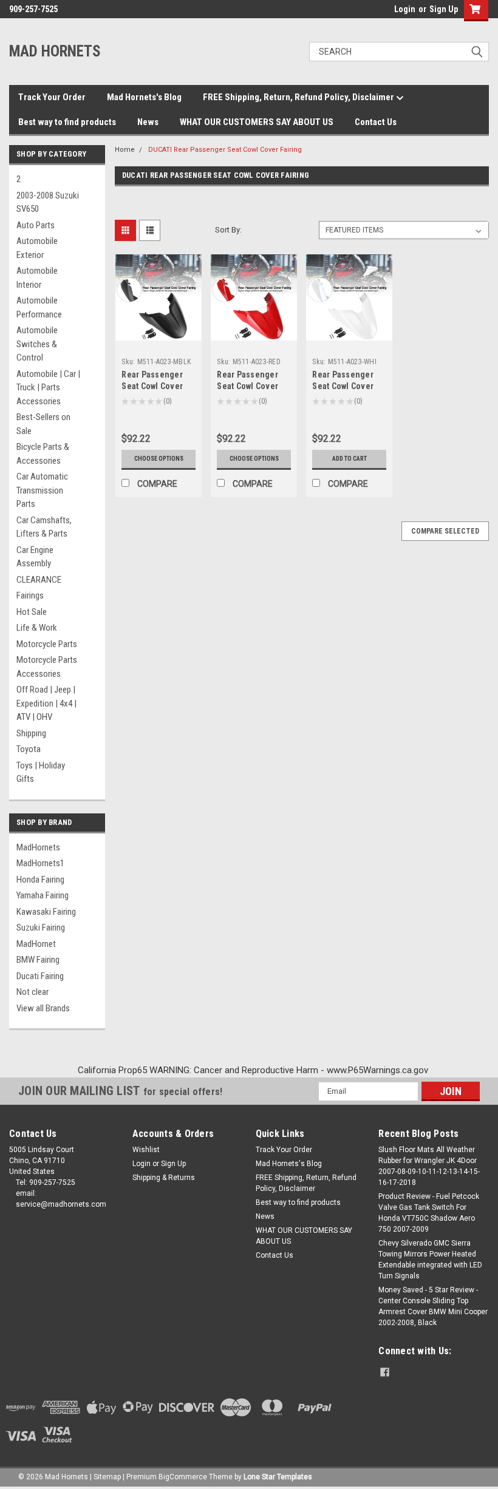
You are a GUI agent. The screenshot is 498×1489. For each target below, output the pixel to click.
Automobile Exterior (37, 248)
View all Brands (43, 1008)
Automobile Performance (39, 307)
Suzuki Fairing (40, 927)
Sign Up (443, 9)
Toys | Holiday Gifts (40, 772)
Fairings (30, 595)
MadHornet (36, 943)
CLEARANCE (38, 579)
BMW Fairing (38, 959)
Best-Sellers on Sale (43, 424)
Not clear (32, 991)
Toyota (28, 749)
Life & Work (36, 627)
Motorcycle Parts (46, 644)
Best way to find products (67, 122)
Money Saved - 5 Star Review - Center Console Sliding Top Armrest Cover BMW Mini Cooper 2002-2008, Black (433, 1306)
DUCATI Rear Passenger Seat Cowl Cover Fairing (225, 150)
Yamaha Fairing (42, 895)
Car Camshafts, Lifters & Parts (44, 527)
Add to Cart (349, 458)
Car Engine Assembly (34, 556)
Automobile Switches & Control (37, 344)
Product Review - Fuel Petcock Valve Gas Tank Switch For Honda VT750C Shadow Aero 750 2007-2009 (428, 1212)
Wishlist (146, 1149)
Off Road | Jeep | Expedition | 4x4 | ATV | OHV (46, 703)
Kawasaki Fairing (46, 911)
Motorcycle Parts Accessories (46, 666)
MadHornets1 (40, 863)
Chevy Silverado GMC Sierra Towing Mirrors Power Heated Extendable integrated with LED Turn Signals (430, 1259)
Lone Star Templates (278, 1477)
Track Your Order (52, 97)
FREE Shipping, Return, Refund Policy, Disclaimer (299, 97)
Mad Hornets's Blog (144, 97)
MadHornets (38, 847)
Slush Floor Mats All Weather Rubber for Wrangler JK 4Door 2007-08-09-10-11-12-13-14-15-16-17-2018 (429, 1166)
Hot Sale (31, 611)
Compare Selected (445, 531)
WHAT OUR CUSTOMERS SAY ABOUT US (256, 122)
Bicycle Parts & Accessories (42, 453)
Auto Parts (35, 225)
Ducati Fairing (40, 976)
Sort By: (228, 229)
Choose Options (158, 458)
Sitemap (107, 1477)
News (148, 122)
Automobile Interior (37, 277)
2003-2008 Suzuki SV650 (47, 202)
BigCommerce (183, 1477)
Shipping (31, 733)
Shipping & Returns (163, 1177)
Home (125, 150)
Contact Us (376, 122)
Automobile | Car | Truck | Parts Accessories (48, 387)
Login (404, 9)
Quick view (159, 331)
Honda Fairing (40, 879)
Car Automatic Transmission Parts (42, 490)
